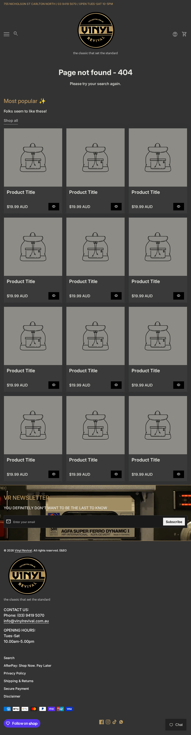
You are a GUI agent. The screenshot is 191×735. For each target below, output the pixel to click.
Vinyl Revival (23, 550)
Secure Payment (16, 689)
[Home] (95, 33)
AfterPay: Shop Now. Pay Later (27, 665)
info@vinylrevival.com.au (26, 621)
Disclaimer (12, 696)
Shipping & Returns (19, 681)
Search (9, 658)
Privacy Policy (15, 673)
